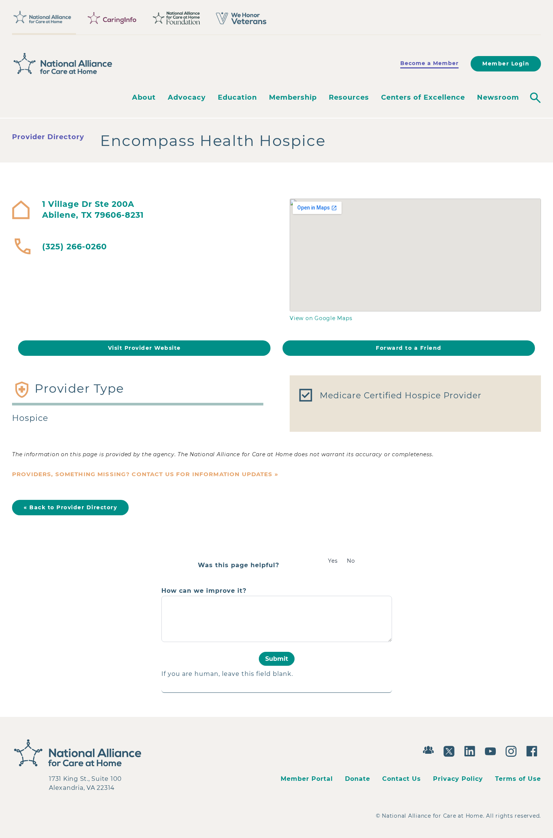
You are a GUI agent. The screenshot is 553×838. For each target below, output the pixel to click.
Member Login (505, 63)
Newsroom (498, 97)
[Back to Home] (63, 64)
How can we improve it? (203, 591)
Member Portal (307, 778)
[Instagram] (513, 750)
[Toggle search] (535, 98)
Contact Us (401, 778)
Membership (293, 97)
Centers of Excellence (423, 97)
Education (237, 97)
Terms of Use (518, 778)
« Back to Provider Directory (70, 507)
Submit (276, 658)
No (351, 560)
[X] (451, 750)
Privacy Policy (458, 778)
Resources (349, 97)
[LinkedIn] (471, 750)
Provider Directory (48, 137)
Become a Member (429, 63)
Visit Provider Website (144, 348)
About (144, 97)
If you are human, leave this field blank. (227, 673)
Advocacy (187, 97)
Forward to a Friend (409, 348)
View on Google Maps (321, 318)
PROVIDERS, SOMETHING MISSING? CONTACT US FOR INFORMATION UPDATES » (145, 474)
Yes (333, 560)
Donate (357, 778)
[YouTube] (492, 750)
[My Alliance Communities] (430, 749)
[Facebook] (533, 750)
